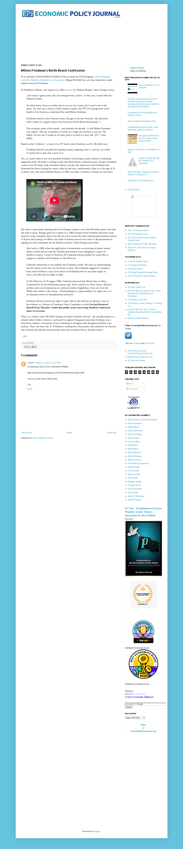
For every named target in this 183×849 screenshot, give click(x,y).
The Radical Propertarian (138, 463)
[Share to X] (30, 346)
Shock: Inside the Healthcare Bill (142, 121)
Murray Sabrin (134, 474)
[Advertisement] (91, 41)
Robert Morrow (134, 452)
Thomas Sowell (134, 485)
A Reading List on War (137, 299)
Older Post (111, 433)
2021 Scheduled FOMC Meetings (142, 244)
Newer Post (27, 433)
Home (69, 433)
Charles (31, 363)
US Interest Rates (135, 269)
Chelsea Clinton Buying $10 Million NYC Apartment (149, 160)
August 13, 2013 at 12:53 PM (47, 363)
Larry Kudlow (134, 441)
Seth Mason (133, 445)
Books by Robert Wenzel (138, 318)
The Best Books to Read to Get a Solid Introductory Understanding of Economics (144, 293)
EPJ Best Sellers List (136, 287)
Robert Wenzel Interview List (140, 357)
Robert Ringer (134, 467)
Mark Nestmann (134, 460)
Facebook (137, 343)
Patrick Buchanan (135, 430)
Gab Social (150, 343)
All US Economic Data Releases (141, 276)
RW (25, 336)
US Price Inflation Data (137, 261)
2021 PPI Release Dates (138, 234)
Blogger (96, 831)
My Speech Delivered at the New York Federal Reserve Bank (149, 138)
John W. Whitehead (136, 496)
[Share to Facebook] (32, 346)
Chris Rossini (133, 470)
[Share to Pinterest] (35, 346)
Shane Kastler (133, 438)
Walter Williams (134, 500)
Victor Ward (133, 492)
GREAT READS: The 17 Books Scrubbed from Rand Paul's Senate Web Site (144, 312)
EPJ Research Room (136, 360)
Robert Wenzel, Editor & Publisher (142, 420)
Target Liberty (134, 189)
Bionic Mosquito (135, 456)
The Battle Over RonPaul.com (140, 180)
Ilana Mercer (133, 449)
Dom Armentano (135, 423)
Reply (30, 389)
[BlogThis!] (27, 346)
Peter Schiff (133, 478)
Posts (130, 384)
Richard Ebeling (134, 434)
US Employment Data (137, 265)
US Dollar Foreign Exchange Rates (143, 272)
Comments (133, 389)
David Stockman (135, 489)
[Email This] (25, 346)
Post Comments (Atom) (43, 438)
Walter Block (133, 427)
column (68, 90)
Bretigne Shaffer (135, 481)
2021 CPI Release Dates (138, 230)
